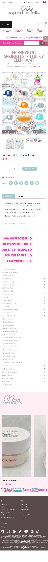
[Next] (42, 91)
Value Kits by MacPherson (10, 272)
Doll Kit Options (7, 294)
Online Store (5, 504)
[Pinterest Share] (32, 183)
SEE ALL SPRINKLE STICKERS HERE (15, 223)
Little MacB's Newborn (10, 341)
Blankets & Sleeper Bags (10, 331)
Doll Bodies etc (7, 279)
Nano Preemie (7, 319)
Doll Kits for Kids (7, 291)
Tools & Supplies (7, 375)
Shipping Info (25, 510)
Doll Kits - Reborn (8, 276)
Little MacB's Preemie (10, 344)
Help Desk (24, 504)
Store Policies (25, 507)
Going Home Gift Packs (10, 328)
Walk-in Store (5, 512)
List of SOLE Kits (7, 384)
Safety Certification (7, 518)
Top (45, 40)
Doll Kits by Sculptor (9, 285)
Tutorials (23, 518)
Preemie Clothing (8, 353)
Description (8, 196)
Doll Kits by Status (8, 288)
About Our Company (8, 510)
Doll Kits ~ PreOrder (9, 269)
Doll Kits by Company (9, 282)
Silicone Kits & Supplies (9, 372)
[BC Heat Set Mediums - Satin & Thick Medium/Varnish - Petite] (25, 446)
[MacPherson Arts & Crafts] (24, 12)
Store (17, 64)
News (3, 507)
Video (29, 196)
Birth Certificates (8, 322)
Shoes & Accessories (9, 356)
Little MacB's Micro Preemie (12, 338)
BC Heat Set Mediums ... (25, 480)
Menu (6, 24)
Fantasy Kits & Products (10, 303)
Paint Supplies (6, 313)
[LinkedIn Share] (26, 183)
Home (9, 64)
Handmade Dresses (9, 334)
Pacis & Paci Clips (8, 359)
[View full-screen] (43, 74)
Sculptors (4, 515)
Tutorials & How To (8, 378)
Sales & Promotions (8, 366)
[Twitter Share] (21, 183)
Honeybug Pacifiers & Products (16, 66)
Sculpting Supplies (8, 369)
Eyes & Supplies (7, 300)
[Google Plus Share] (16, 183)
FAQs (22, 512)
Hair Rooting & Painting (10, 310)
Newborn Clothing (9, 350)
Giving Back (5, 527)
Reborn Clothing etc (29, 64)
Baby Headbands (8, 325)
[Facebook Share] (11, 183)
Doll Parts (5, 297)
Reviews (20, 196)
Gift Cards (5, 307)
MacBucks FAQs (26, 515)
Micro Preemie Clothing (11, 347)
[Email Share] (37, 183)
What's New (6, 381)
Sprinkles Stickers (36, 66)
